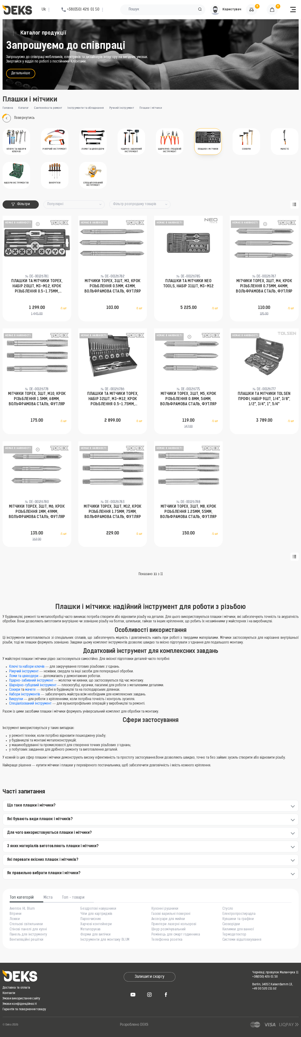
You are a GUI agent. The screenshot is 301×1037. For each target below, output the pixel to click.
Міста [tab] (48, 898)
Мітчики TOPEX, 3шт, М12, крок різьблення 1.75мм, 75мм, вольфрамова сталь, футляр (112, 512)
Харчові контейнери (96, 924)
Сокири (14, 690)
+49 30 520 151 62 (264, 988)
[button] (200, 10)
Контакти (9, 993)
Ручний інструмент (121, 108)
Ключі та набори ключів (27, 667)
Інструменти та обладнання (85, 108)
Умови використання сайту (21, 998)
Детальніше (20, 73)
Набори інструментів (24, 694)
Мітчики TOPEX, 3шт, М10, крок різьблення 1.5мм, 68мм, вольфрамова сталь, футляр (37, 399)
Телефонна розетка (166, 940)
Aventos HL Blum (22, 909)
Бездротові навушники (98, 909)
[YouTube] (133, 994)
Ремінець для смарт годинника (175, 934)
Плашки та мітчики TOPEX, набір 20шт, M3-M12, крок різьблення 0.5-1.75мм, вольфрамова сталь (36, 286)
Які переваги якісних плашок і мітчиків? (42, 860)
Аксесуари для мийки (168, 919)
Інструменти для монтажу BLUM (104, 940)
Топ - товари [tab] (73, 898)
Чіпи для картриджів (96, 914)
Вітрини (16, 914)
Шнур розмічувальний (168, 929)
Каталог (23, 108)
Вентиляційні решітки (27, 940)
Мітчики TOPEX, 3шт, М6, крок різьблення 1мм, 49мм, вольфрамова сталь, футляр (37, 512)
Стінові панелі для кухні (28, 929)
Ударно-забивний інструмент (31, 680)
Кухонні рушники (164, 909)
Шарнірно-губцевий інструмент (33, 685)
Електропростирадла (238, 914)
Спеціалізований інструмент (30, 704)
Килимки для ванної (238, 929)
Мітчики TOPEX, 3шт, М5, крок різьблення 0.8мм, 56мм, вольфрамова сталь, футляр (188, 399)
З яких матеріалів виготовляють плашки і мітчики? (53, 846)
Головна (8, 108)
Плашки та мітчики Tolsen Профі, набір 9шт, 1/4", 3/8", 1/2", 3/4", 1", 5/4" (264, 399)
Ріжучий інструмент (24, 671)
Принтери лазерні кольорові (173, 924)
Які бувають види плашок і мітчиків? (40, 819)
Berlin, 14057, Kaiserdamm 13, (272, 984)
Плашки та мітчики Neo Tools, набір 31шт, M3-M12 (188, 283)
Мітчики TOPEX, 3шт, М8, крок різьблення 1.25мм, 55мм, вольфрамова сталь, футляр (188, 512)
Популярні (55, 204)
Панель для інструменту (28, 934)
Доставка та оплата (16, 987)
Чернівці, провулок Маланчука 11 (275, 972)
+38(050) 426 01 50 (265, 976)
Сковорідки (231, 924)
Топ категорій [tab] (22, 898)
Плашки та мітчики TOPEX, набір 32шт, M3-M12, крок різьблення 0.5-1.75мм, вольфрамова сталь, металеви (112, 399)
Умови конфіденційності (20, 1004)
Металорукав (90, 929)
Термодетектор (234, 934)
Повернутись (24, 118)
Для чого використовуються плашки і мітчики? (49, 833)
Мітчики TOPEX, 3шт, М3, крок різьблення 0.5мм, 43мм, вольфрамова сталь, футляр (112, 286)
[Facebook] (166, 994)
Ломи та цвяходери (23, 676)
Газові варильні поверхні (170, 914)
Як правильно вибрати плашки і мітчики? (43, 873)
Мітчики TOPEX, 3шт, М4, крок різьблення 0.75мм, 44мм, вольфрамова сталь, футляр (264, 286)
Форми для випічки (95, 934)
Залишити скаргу (150, 977)
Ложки (15, 919)
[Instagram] (149, 994)
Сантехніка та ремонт (48, 108)
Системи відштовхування (241, 940)
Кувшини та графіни (238, 919)
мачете (30, 690)
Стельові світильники (26, 924)
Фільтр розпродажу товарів (134, 204)
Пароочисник (90, 919)
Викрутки (16, 699)
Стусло (227, 909)
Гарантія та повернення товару (24, 1009)
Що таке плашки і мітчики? (31, 805)
